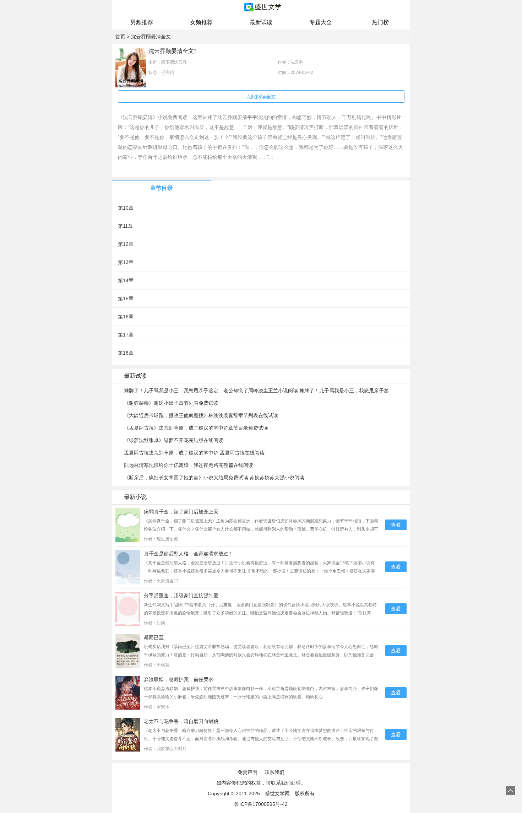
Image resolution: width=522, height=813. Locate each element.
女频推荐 (201, 22)
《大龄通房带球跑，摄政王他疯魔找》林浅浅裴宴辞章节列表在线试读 (201, 415)
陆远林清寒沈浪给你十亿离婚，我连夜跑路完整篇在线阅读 (188, 465)
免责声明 (247, 772)
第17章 (126, 335)
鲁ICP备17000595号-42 (261, 804)
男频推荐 (141, 22)
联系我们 (274, 772)
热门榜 (380, 22)
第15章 (126, 298)
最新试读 (261, 22)
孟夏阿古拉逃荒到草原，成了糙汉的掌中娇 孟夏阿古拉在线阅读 (194, 453)
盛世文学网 (277, 793)
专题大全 (320, 22)
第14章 (126, 280)
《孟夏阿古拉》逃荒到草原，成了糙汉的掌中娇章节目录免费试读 (196, 428)
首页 (120, 36)
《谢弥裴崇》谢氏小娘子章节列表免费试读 (171, 403)
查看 (396, 525)
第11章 (125, 226)
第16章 (126, 316)
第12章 (126, 244)
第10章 (126, 208)
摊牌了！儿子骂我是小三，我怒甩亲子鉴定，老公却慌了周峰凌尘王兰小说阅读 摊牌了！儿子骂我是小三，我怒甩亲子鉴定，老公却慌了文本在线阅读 (256, 391)
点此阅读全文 (261, 96)
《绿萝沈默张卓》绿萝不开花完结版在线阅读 (173, 440)
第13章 (126, 262)
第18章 (126, 353)
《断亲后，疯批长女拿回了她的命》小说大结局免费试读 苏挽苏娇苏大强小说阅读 (214, 477)
